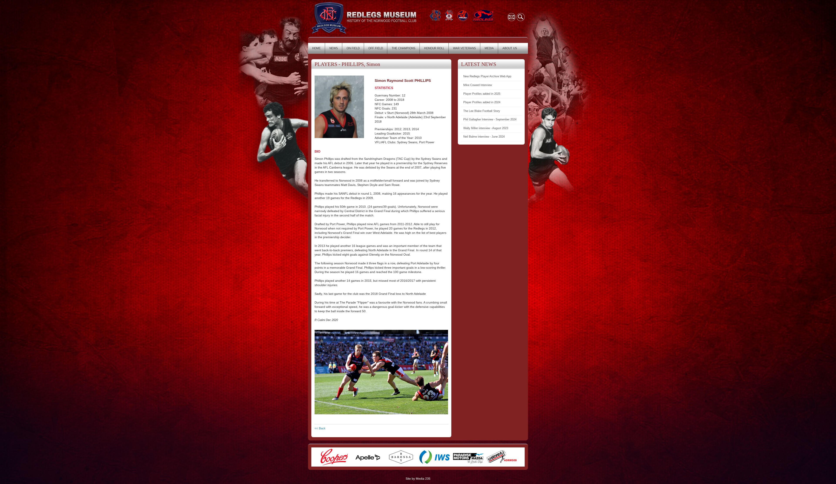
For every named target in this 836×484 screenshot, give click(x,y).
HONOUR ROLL (434, 48)
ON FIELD (353, 48)
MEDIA (489, 48)
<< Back (320, 428)
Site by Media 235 (418, 478)
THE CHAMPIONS (403, 48)
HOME (316, 48)
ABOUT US (509, 48)
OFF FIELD (375, 48)
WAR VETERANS (464, 48)
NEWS (333, 48)
